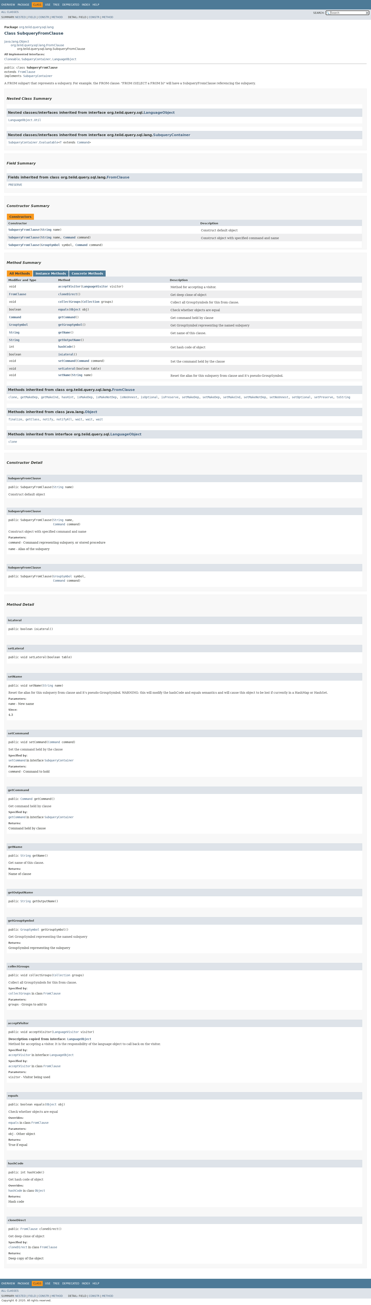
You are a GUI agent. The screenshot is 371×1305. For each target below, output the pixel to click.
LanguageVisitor (95, 286)
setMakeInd (231, 397)
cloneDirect (67, 294)
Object (75, 309)
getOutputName (69, 340)
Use (47, 4)
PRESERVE (15, 184)
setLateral (66, 368)
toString (343, 397)
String (46, 229)
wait (78, 419)
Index (86, 4)
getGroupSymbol (70, 324)
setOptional (301, 397)
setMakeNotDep (255, 397)
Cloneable (12, 59)
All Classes (10, 12)
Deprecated (70, 4)
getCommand (66, 317)
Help (96, 4)
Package (23, 4)
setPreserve (323, 397)
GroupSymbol (50, 245)
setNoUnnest (278, 397)
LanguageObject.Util (24, 120)
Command (83, 142)
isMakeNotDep (106, 397)
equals (63, 309)
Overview (8, 4)
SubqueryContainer (36, 59)
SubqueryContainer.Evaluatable (33, 142)
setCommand (66, 361)
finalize (15, 419)
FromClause (26, 72)
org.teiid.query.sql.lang (36, 27)
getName (64, 332)
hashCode (65, 346)
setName (64, 375)
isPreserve (169, 397)
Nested (20, 17)
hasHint (68, 397)
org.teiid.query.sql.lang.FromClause (37, 45)
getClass (32, 419)
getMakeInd (49, 397)
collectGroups (69, 301)
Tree (56, 4)
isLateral (66, 354)
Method (57, 17)
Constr (43, 17)
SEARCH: (318, 12)
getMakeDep (29, 397)
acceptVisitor (69, 286)
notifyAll (64, 419)
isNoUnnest (128, 397)
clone (12, 397)
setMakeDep (190, 397)
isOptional (149, 397)
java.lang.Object (16, 41)
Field (32, 17)
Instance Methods (51, 273)
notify (48, 419)
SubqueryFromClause (23, 229)
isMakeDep (85, 397)
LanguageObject (64, 59)
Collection (90, 301)
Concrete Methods (87, 273)
